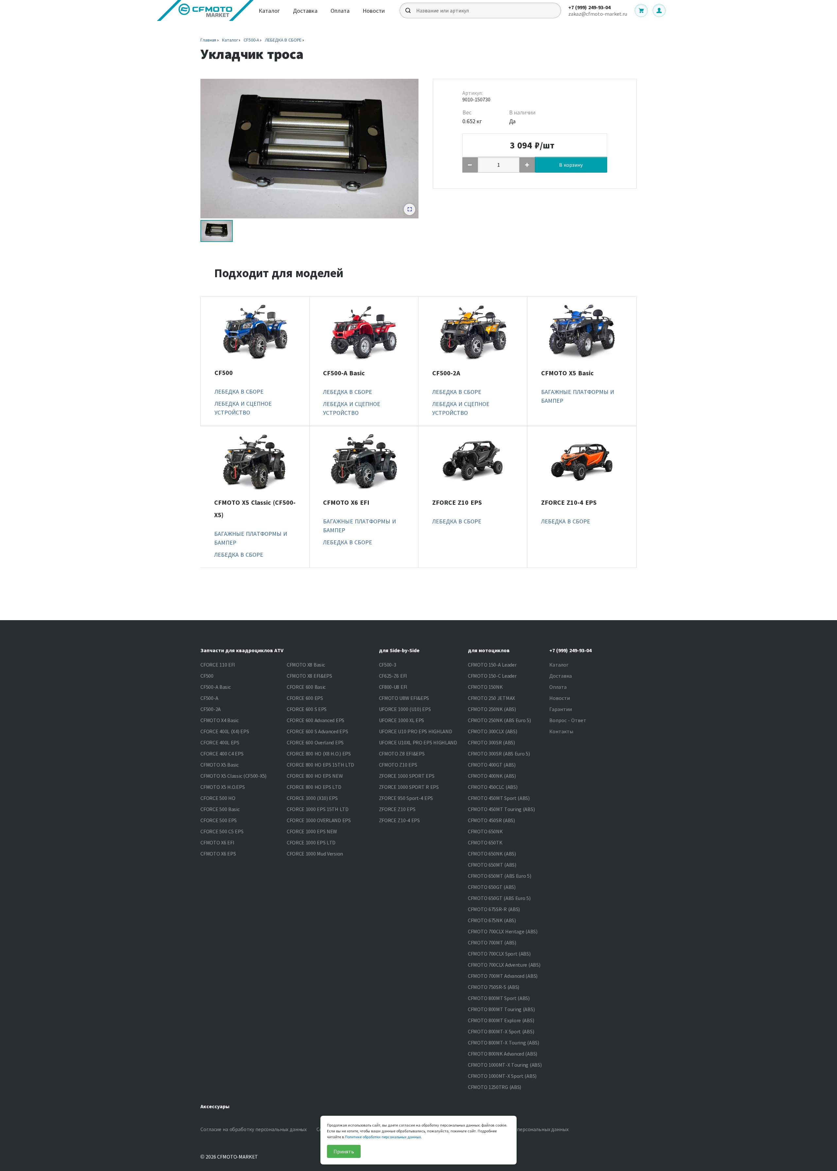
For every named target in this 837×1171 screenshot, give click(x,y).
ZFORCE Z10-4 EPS (569, 502)
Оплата (340, 10)
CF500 (223, 372)
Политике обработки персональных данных (383, 1136)
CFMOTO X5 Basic (567, 373)
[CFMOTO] (205, 10)
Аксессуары (215, 1106)
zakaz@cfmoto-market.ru (597, 13)
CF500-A (251, 40)
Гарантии (560, 709)
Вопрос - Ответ (567, 720)
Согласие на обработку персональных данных (253, 1129)
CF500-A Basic (344, 373)
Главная (208, 40)
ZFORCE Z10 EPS (457, 502)
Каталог (269, 10)
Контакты (561, 731)
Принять (343, 1151)
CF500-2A (446, 373)
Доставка (305, 10)
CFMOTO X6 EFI (346, 502)
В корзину (571, 164)
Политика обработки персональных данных (517, 1129)
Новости (374, 10)
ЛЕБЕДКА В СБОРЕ (283, 40)
